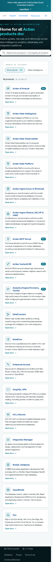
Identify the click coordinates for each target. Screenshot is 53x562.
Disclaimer (8, 555)
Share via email (13, 549)
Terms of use (30, 555)
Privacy (19, 555)
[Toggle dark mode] (46, 15)
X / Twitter (29, 549)
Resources (35, 16)
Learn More (24, 9)
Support (13, 16)
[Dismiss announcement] (47, 6)
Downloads (23, 16)
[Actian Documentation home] (4, 16)
